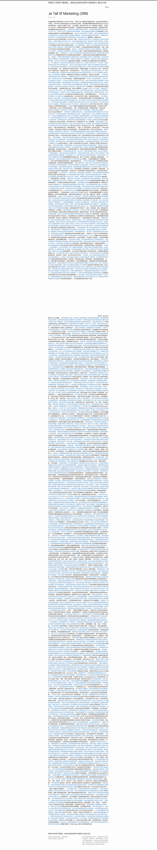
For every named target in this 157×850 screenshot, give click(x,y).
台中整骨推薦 (84, 90)
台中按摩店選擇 (56, 74)
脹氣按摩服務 (57, 608)
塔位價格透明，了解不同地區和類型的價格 (62, 714)
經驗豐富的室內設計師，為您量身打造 (89, 39)
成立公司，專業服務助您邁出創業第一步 (64, 686)
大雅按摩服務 (83, 57)
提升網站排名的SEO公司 (82, 102)
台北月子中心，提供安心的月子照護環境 (60, 31)
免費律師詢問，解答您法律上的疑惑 (85, 618)
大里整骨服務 (70, 141)
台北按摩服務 (97, 388)
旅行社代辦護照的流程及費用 (58, 473)
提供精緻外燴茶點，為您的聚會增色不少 (92, 322)
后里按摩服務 (67, 210)
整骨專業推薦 (59, 428)
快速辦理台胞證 (88, 388)
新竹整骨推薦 (71, 110)
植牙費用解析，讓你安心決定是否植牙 (91, 386)
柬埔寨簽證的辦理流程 (92, 639)
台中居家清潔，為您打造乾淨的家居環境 (63, 63)
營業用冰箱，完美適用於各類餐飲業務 (81, 412)
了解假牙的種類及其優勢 (98, 690)
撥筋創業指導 (96, 271)
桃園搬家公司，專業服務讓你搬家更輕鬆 (65, 184)
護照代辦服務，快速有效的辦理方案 (63, 82)
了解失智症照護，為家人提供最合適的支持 (87, 747)
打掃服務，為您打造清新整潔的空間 (98, 33)
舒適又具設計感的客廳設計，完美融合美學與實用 (64, 606)
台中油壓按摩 (71, 102)
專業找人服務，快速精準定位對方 (64, 169)
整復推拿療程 (75, 51)
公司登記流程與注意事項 (66, 329)
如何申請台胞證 (68, 428)
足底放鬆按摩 (61, 253)
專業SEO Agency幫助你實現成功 (78, 516)
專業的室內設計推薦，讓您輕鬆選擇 (89, 567)
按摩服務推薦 (75, 557)
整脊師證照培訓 (81, 639)
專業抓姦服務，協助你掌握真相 (59, 153)
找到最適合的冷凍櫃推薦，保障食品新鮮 (84, 380)
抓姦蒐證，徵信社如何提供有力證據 (58, 655)
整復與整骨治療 (71, 667)
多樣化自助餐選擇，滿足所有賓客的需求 (96, 223)
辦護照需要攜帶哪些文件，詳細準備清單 (95, 647)
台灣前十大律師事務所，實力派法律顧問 (60, 335)
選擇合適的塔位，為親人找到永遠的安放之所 (72, 123)
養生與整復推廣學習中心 (90, 155)
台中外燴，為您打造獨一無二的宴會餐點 (97, 437)
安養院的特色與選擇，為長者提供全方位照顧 (91, 732)
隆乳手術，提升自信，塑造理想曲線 (81, 151)
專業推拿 (71, 106)
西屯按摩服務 (81, 227)
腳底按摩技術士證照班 (97, 790)
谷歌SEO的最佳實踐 (56, 371)
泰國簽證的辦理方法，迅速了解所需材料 (82, 506)
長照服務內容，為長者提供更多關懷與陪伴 (70, 139)
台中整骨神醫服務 (72, 463)
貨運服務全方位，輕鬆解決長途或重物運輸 (76, 543)
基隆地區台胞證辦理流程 (78, 490)
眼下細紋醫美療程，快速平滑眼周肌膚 (66, 418)
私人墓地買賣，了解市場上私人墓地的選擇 (71, 172)
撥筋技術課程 (75, 72)
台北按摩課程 (59, 349)
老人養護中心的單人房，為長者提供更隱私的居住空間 (89, 661)
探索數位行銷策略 (55, 665)
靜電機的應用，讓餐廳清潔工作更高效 (95, 745)
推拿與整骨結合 (102, 822)
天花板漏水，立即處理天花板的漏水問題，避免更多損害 (90, 730)
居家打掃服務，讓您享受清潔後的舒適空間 (89, 174)
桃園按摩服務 (104, 333)
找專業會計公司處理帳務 (82, 200)
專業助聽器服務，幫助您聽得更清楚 (71, 665)
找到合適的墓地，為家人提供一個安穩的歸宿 (88, 163)
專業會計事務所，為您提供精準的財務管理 (66, 565)
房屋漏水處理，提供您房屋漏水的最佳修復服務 (63, 363)
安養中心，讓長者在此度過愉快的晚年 (76, 384)
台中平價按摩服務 (71, 174)
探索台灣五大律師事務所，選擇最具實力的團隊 (89, 110)
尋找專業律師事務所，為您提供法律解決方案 (78, 465)
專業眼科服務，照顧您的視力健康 (61, 72)
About (107, 7)
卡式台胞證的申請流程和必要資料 (61, 198)
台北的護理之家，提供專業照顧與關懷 (62, 325)
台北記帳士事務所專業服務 (68, 410)
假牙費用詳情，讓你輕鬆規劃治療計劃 (61, 355)
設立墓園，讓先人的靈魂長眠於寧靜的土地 (95, 255)
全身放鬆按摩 (54, 726)
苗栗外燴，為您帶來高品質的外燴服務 (62, 320)
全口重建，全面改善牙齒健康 (73, 249)
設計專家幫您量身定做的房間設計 (64, 787)
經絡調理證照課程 (93, 76)
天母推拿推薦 (103, 241)
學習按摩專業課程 (102, 775)
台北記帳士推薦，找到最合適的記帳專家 (95, 225)
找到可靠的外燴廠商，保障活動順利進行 (75, 675)
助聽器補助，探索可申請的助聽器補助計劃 (70, 647)
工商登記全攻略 (55, 694)
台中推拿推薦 (71, 331)
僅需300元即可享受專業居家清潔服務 (81, 563)
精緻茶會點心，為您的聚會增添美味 (96, 539)
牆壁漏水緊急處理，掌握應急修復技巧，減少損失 (77, 231)
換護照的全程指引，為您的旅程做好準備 (91, 404)
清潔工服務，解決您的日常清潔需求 (92, 249)
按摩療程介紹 (68, 343)
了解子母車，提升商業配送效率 (78, 571)
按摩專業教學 (71, 37)
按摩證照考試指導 (87, 586)
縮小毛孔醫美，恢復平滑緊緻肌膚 (75, 365)
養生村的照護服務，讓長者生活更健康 (68, 165)
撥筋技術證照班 (72, 398)
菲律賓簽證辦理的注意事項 (99, 420)
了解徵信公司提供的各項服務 (68, 369)
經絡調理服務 (76, 696)
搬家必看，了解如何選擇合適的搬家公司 (89, 369)
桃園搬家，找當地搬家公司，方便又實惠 (71, 155)
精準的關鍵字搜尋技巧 (101, 753)
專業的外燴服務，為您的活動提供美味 (69, 620)
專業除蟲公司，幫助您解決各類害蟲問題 (62, 420)
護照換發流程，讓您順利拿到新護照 (95, 422)
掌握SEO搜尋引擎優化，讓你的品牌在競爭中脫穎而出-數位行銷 (77, 2)
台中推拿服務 (91, 675)
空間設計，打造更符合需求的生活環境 (68, 80)
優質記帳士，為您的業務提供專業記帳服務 (88, 112)
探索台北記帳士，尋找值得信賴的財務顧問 (69, 537)
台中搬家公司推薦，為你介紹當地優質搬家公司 (90, 561)
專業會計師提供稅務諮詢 (83, 455)
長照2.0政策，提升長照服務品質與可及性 (67, 90)
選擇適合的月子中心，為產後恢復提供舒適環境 (66, 498)
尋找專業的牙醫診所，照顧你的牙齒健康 (80, 35)
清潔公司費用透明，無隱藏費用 (84, 327)
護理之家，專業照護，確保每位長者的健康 (72, 641)
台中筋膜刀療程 (77, 145)
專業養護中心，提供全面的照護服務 (96, 459)
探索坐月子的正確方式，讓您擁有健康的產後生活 (86, 229)
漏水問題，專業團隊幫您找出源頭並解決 (83, 408)
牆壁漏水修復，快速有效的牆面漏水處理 (75, 808)
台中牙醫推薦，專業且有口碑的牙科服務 (93, 59)
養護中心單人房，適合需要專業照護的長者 (95, 602)
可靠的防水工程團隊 (70, 112)
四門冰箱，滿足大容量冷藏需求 (88, 80)
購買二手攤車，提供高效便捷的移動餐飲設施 (79, 204)
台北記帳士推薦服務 (87, 488)
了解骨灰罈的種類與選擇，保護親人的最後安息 (67, 588)
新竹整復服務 (93, 325)
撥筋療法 (61, 233)
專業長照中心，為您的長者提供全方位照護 (93, 253)
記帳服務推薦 (88, 271)
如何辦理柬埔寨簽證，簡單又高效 (87, 822)
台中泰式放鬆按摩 (84, 257)
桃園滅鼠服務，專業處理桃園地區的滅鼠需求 (64, 728)
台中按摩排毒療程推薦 (60, 37)
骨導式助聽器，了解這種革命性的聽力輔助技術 (66, 137)
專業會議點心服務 (85, 137)
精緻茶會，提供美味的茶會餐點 (62, 402)
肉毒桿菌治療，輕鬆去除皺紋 (65, 345)
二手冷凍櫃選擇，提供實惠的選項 (58, 622)
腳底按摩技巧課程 (84, 463)
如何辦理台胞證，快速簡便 (72, 269)
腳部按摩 (95, 706)
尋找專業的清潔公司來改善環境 (66, 618)
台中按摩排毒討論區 (77, 159)
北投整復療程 (76, 355)
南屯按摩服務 (92, 683)
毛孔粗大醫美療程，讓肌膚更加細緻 (84, 141)
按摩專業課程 (52, 361)
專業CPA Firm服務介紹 (57, 96)
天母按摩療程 (60, 384)
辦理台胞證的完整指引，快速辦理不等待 (85, 785)
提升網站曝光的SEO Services (88, 72)
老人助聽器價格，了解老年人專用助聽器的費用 (89, 45)
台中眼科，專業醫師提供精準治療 (62, 453)
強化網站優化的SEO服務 (73, 484)
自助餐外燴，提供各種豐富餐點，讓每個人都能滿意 (66, 59)
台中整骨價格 (95, 632)
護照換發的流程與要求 (89, 53)
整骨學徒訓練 (75, 437)
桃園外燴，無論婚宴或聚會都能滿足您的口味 (80, 167)
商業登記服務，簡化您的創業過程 (67, 671)
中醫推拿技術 (54, 125)
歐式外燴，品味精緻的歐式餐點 (71, 118)
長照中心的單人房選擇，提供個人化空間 (72, 223)
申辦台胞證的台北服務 (84, 728)
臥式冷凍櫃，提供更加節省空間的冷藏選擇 (89, 274)
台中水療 (94, 400)
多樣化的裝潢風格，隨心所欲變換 (98, 771)
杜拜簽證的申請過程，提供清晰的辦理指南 (76, 222)
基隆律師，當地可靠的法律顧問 (97, 90)
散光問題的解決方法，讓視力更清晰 (73, 583)
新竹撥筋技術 (56, 278)
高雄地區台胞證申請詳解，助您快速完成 (62, 188)
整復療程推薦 (98, 596)
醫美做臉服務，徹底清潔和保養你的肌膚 (72, 716)
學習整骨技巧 (71, 178)
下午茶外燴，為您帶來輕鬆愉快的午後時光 (78, 441)
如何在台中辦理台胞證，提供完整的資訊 (76, 628)
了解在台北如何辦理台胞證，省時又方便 (71, 602)
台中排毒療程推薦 (56, 798)
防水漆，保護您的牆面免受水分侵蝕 (78, 276)
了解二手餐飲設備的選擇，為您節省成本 (80, 247)
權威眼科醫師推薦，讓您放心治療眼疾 (86, 119)
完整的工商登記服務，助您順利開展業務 (93, 736)
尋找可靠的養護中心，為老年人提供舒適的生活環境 (72, 65)
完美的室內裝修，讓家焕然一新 (67, 500)
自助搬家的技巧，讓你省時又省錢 (82, 406)
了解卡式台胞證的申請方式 (93, 227)
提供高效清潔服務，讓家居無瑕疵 (62, 145)
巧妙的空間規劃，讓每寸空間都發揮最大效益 (91, 530)
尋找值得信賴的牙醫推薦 (94, 100)
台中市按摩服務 (60, 353)
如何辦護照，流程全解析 (60, 110)
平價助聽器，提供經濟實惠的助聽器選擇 (68, 322)
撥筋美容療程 (103, 172)
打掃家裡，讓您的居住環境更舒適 (78, 496)
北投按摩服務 (103, 139)
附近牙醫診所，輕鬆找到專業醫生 (84, 480)
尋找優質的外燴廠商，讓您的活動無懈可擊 (66, 624)
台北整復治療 (103, 469)
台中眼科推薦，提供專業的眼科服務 (63, 98)
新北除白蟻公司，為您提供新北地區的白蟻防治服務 (89, 439)
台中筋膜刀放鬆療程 (92, 67)
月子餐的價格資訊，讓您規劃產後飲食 (96, 133)
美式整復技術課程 (92, 384)
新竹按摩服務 (56, 716)
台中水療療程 (83, 265)
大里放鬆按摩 (104, 359)
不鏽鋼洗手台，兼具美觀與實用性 (95, 365)
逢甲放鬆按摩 (100, 220)
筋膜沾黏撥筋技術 (86, 70)
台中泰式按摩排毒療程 (89, 161)
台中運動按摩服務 (100, 759)
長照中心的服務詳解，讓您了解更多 (90, 267)
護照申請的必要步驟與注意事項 (81, 632)
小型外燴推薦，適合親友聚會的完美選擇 (92, 486)
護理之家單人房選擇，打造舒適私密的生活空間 (94, 118)
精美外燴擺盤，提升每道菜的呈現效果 (84, 186)
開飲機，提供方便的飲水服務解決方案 (74, 67)
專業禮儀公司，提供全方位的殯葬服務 (71, 53)
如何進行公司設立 (72, 722)
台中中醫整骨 (75, 116)
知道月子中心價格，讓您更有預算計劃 (61, 573)
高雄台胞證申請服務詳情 (87, 753)
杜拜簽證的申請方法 (81, 37)
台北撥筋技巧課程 (64, 133)
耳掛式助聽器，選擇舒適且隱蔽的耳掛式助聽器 (62, 431)
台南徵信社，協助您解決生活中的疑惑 (68, 598)
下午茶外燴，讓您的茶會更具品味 (64, 480)
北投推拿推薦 (67, 151)
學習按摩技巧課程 (98, 767)
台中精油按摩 (70, 416)
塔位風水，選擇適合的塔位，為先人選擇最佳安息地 (90, 114)
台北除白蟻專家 (52, 755)
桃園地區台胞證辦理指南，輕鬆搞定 (92, 145)
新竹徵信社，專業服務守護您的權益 (88, 469)
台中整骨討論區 (96, 445)
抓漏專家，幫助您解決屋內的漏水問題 (59, 551)
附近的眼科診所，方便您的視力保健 (90, 202)
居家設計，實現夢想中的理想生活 (82, 49)
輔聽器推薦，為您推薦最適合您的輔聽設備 (82, 763)
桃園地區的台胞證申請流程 (93, 577)
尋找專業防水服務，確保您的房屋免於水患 (89, 669)
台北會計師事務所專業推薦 (90, 755)
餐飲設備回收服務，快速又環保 (75, 745)
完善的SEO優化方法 (58, 465)
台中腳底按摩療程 (82, 630)
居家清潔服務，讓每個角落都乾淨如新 (61, 524)
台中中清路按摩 (97, 586)
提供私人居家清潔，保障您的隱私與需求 (64, 47)
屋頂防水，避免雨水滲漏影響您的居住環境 (95, 29)
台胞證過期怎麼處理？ (98, 769)
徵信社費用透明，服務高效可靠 (67, 449)
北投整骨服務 (96, 720)
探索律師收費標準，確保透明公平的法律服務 (77, 471)
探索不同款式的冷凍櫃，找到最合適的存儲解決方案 (84, 241)
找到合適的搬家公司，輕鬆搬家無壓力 (81, 655)
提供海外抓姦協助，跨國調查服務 (85, 331)
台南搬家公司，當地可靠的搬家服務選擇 (81, 273)
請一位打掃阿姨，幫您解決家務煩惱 (84, 535)
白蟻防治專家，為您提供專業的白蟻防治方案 (78, 375)
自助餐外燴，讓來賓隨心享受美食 (64, 467)
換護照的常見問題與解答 (81, 325)
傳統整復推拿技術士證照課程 (62, 437)
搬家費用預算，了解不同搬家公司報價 (97, 794)
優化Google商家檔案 (81, 33)
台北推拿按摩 (97, 176)
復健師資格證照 (100, 524)
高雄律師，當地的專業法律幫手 (63, 518)
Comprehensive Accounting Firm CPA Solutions (87, 518)
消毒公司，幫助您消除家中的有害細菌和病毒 (70, 84)
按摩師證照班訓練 (100, 675)
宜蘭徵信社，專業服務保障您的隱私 (80, 508)
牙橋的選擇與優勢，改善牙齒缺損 (89, 116)
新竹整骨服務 (62, 590)
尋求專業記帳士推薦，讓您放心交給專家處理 (74, 318)
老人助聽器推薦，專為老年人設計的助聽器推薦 (93, 165)
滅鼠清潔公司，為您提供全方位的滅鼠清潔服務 (86, 333)
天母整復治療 (100, 53)
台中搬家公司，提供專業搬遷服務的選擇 (73, 131)
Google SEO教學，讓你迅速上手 (74, 388)
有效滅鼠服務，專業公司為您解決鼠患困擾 (60, 214)
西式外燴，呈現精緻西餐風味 (82, 420)
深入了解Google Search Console (65, 43)
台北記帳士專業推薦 (64, 649)
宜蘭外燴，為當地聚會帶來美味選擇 (93, 84)
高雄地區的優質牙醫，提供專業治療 (81, 92)
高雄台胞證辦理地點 (77, 681)
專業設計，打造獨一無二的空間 (62, 408)
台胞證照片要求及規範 (80, 700)
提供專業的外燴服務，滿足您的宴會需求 (81, 643)
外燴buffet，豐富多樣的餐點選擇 (77, 683)
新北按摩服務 (52, 486)
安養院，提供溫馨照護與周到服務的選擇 (85, 357)
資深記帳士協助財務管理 (77, 133)
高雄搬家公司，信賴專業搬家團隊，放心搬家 (67, 202)
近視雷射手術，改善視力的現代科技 (85, 63)
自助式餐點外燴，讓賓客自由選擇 (58, 35)
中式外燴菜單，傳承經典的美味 (76, 86)
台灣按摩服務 (79, 43)
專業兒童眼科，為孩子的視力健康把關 (91, 378)
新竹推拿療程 (84, 269)
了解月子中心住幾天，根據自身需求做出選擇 (80, 176)
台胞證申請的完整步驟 (101, 408)
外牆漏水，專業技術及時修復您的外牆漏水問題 (65, 57)
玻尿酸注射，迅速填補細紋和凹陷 (74, 520)
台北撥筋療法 (80, 449)
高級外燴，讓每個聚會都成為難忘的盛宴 (85, 82)
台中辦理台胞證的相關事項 (88, 498)
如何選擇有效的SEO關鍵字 (81, 263)
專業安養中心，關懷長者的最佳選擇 (67, 361)
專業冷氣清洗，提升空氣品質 (98, 102)
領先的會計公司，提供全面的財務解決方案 (74, 41)
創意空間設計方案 (60, 712)
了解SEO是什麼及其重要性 (80, 453)
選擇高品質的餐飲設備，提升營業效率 (75, 100)
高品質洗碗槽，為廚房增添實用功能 (63, 775)
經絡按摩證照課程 (89, 520)
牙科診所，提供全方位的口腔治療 (93, 482)
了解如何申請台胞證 (69, 773)
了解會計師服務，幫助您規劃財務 (95, 504)
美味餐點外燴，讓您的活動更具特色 (79, 153)
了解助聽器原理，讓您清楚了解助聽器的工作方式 (88, 467)
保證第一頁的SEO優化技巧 (91, 139)
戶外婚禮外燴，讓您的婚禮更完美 (69, 710)
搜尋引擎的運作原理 (64, 125)
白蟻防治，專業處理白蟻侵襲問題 (61, 51)
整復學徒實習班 (70, 200)
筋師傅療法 (101, 67)
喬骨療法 (100, 779)
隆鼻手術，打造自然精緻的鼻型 (67, 726)
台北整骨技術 (52, 618)
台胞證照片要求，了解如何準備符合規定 (67, 443)
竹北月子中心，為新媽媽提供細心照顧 (74, 349)
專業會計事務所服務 (71, 235)
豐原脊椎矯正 (52, 494)
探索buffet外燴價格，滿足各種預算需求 (64, 455)
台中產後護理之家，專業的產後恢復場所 (71, 271)
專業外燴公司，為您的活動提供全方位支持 (60, 263)
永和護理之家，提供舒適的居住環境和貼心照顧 (86, 428)
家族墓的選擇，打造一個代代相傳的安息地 (62, 351)
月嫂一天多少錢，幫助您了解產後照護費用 (63, 392)
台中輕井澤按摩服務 (83, 526)
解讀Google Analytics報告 (62, 681)
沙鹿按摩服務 (71, 114)
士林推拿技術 (68, 614)
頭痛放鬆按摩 (95, 502)
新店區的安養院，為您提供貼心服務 (94, 761)
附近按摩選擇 (62, 755)
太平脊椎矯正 (70, 755)
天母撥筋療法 (71, 119)
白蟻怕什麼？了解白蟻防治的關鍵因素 (85, 196)
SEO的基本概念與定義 (65, 186)
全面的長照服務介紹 (60, 347)
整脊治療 (55, 404)
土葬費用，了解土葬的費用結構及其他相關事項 (67, 736)
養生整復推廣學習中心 (57, 235)
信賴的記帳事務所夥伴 (85, 606)
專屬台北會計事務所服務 (75, 29)
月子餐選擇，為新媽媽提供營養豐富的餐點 (80, 622)
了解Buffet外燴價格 (93, 65)
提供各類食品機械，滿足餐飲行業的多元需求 (72, 459)
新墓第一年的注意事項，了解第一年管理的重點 (94, 484)
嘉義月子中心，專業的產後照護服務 (90, 206)
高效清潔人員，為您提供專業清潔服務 (77, 771)
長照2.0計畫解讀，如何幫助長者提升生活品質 (76, 180)
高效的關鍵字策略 (82, 182)
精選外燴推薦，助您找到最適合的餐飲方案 (84, 31)
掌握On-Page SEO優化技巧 (56, 628)
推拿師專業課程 (56, 488)
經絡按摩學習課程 (79, 214)
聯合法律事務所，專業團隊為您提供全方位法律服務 (73, 76)
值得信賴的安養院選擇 (99, 488)
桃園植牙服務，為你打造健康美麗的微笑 (65, 426)
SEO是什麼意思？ (64, 508)
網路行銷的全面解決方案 (83, 724)
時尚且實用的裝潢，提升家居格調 (82, 343)
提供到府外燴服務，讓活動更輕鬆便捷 (59, 225)
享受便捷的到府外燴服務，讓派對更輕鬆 (89, 361)
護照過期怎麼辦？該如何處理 (99, 375)
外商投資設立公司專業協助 (66, 663)
